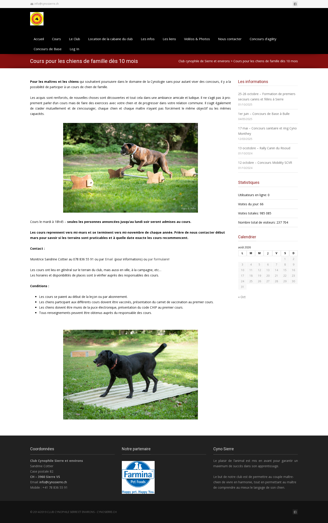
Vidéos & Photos (197, 39)
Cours (56, 39)
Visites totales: (249, 213)
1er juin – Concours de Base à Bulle (264, 114)
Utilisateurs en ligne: (253, 195)
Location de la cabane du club (110, 39)
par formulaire (158, 259)
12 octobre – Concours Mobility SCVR (265, 162)
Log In (74, 49)
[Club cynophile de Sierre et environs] (39, 18)
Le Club (74, 39)
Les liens (169, 39)
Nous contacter (230, 39)
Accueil (39, 39)
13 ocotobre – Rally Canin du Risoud (264, 148)
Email (109, 259)
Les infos (148, 39)
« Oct (242, 297)
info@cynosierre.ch (53, 482)
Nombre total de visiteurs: (257, 222)
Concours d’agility (263, 39)
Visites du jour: (249, 204)
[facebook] (295, 3)
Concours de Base (48, 49)
